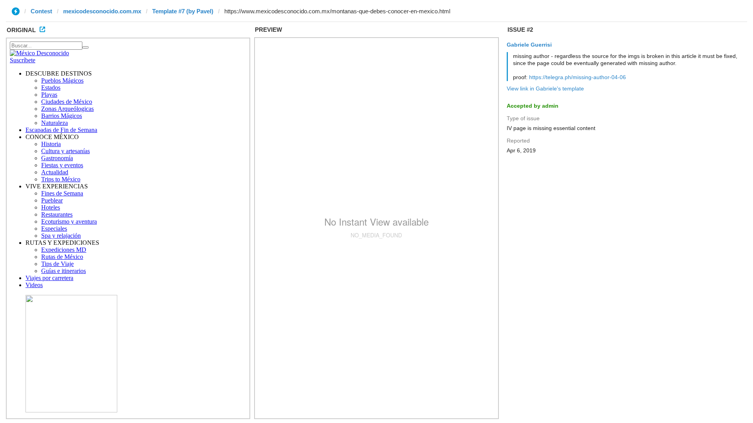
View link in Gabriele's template (545, 88)
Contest (41, 11)
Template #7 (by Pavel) (182, 11)
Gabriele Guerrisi (529, 45)
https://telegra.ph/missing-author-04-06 (577, 77)
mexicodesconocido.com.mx (102, 11)
